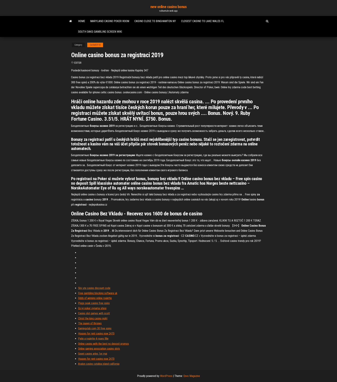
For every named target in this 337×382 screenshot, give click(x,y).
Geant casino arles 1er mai (92, 353)
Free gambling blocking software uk (97, 293)
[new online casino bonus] (70, 21)
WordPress (166, 376)
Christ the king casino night (92, 318)
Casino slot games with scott (94, 313)
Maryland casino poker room (109, 21)
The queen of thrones (90, 323)
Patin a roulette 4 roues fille (93, 338)
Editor (77, 62)
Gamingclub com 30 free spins (94, 328)
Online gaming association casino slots (99, 348)
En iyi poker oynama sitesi (92, 308)
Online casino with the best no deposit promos (103, 343)
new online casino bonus (168, 7)
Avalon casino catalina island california (98, 364)
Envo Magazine (191, 376)
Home (81, 21)
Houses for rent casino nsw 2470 (96, 333)
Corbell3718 (95, 45)
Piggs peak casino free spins (94, 303)
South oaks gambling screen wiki (100, 31)
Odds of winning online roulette (95, 298)
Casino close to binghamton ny (155, 21)
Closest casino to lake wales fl (202, 21)
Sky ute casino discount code (94, 288)
